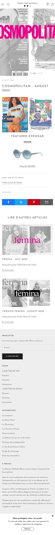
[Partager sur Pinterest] (34, 202)
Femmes (5, 376)
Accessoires (7, 384)
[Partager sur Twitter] (21, 202)
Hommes (6, 380)
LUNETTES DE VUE (10, 371)
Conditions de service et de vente (16, 438)
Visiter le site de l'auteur (12, 182)
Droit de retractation (10, 456)
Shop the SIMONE (27, 166)
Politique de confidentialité (13, 442)
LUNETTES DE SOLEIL (12, 389)
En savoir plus (8, 270)
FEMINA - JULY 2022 (15, 259)
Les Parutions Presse (10, 429)
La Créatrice (7, 416)
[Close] (52, 515)
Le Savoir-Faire (8, 420)
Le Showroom (8, 425)
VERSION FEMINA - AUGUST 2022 (23, 311)
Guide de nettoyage (10, 451)
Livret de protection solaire (13, 447)
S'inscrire (12, 356)
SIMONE (27, 142)
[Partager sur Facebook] (8, 202)
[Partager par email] (46, 202)
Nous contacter (8, 433)
